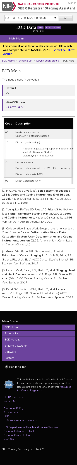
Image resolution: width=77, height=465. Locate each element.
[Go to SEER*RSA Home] (38, 6)
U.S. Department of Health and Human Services (31, 427)
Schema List (25, 60)
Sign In (72, 3)
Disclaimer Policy (13, 408)
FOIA (6, 416)
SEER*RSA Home (13, 397)
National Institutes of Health (19, 431)
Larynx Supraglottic (47, 60)
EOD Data (38, 27)
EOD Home (8, 60)
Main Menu (16, 39)
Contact (9, 358)
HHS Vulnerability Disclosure (20, 420)
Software (10, 352)
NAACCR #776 (15, 107)
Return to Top (17, 367)
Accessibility (11, 412)
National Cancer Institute (18, 435)
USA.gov (9, 439)
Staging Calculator (16, 345)
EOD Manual (12, 339)
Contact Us (10, 401)
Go (65, 18)
